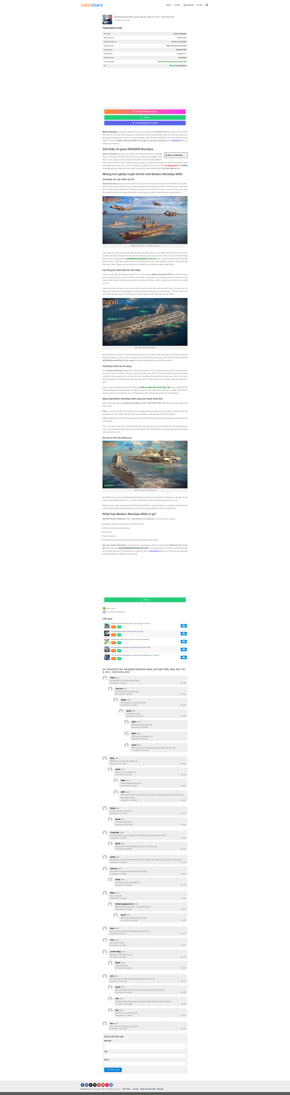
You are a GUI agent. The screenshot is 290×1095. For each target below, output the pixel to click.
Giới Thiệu (126, 1089)
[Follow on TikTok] (91, 1085)
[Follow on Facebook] (82, 1085)
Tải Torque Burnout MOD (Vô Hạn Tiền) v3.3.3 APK (127, 631)
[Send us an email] (95, 1085)
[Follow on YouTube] (103, 1085)
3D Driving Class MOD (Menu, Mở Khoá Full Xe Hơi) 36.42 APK (131, 647)
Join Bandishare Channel (146, 123)
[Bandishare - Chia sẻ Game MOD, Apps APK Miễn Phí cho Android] (91, 5)
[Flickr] (107, 1085)
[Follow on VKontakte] (111, 1085)
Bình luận (108, 1041)
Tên (106, 1052)
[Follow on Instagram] (86, 1085)
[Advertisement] (145, 87)
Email (106, 1060)
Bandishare (154, 551)
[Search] (207, 5)
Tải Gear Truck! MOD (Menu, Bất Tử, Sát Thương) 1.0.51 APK (130, 623)
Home (168, 5)
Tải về (146, 117)
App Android (188, 5)
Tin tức (199, 5)
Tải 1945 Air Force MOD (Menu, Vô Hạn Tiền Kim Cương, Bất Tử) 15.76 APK (135, 655)
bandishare (176, 141)
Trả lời (183, 683)
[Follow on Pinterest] (99, 1085)
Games (177, 5)
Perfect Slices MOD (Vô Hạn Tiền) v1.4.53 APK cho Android (130, 639)
